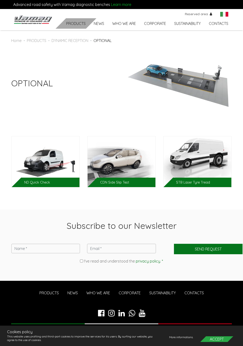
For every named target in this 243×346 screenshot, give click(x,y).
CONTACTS (218, 23)
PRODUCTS (76, 23)
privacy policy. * (149, 261)
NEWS (99, 23)
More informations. (181, 337)
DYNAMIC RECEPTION (69, 40)
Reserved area (197, 14)
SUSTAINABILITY (187, 23)
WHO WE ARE (124, 23)
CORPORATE (155, 23)
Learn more (121, 4)
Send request (208, 249)
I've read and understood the (123, 261)
